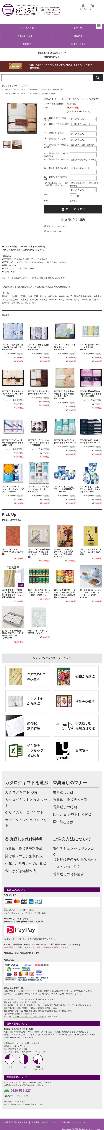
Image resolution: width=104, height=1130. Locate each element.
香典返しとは (63, 792)
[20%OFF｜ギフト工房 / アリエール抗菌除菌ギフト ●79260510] (65, 473)
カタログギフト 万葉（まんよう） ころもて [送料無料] (90, 551)
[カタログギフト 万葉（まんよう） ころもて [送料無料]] (91, 536)
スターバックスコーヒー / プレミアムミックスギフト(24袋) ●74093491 (39, 592)
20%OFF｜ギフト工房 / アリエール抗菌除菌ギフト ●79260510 (64, 489)
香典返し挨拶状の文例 (70, 800)
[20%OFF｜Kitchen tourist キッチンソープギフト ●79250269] (13, 473)
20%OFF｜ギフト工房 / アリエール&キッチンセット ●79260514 (90, 489)
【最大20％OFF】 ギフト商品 (14, 89)
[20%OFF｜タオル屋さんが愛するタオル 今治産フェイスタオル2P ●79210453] (65, 378)
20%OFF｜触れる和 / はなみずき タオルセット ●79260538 (12, 347)
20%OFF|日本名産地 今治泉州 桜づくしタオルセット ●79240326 (90, 393)
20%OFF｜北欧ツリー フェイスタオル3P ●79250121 (90, 347)
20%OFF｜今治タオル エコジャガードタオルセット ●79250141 (13, 393)
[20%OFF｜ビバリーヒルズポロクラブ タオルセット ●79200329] (39, 427)
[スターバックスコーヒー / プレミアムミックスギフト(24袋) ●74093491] (39, 576)
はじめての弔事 (26, 28)
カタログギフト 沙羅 (21, 792)
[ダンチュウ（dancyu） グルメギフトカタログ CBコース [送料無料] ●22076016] (65, 536)
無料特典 (78, 36)
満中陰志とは (63, 822)
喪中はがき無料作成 (20, 871)
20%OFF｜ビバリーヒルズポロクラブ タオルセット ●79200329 (38, 442)
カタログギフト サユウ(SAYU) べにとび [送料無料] (12, 551)
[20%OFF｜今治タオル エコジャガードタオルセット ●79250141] (13, 378)
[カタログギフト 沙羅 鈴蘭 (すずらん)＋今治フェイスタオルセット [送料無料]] (39, 536)
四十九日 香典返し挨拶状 (72, 814)
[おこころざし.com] (32, 14)
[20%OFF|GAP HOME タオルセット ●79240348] (91, 427)
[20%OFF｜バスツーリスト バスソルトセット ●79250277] (39, 473)
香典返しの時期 (65, 807)
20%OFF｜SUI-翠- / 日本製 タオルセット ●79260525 (64, 347)
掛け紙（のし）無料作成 (24, 856)
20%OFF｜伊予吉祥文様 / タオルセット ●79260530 (38, 347)
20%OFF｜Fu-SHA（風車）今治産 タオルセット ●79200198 (12, 442)
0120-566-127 (21, 1090)
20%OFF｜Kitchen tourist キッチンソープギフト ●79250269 (13, 489)
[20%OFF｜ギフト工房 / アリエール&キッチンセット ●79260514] (91, 473)
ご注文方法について (72, 839)
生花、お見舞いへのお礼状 (25, 863)
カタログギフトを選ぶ (26, 782)
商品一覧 (78, 28)
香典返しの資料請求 (68, 874)
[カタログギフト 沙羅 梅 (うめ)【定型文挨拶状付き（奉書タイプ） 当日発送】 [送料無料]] (13, 576)
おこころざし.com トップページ (15, 86)
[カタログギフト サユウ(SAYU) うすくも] (39, 617)
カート (92, 9)
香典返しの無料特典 (24, 839)
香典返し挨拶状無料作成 (23, 849)
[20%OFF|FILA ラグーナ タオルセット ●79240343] (65, 427)
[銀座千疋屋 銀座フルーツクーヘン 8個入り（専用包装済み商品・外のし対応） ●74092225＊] (65, 576)
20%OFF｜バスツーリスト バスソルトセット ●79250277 (38, 489)
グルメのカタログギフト (24, 812)
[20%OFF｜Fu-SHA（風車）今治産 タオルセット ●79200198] (13, 427)
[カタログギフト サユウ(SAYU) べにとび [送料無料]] (13, 536)
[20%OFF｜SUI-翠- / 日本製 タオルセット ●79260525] (65, 331)
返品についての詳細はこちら (56, 226)
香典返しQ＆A (78, 44)
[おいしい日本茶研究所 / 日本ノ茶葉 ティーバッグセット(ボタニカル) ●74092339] (13, 617)
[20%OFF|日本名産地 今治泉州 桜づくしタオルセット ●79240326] (91, 378)
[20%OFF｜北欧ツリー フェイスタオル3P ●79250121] (91, 331)
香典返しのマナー (26, 36)
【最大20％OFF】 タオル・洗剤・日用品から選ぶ (46, 89)
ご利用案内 (26, 44)
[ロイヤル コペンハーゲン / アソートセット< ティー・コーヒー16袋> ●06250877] (91, 576)
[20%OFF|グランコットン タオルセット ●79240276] (39, 378)
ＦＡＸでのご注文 (66, 867)
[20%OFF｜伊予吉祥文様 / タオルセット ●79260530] (39, 331)
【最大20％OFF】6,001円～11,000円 (41, 93)
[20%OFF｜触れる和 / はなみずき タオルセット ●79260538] (13, 331)
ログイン (83, 9)
